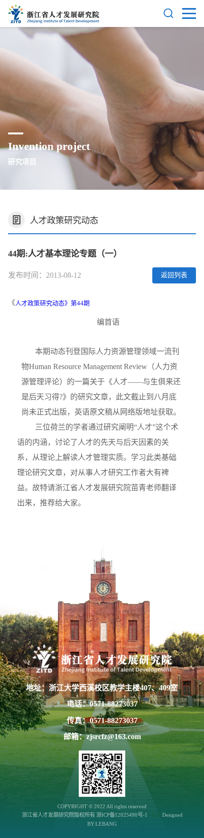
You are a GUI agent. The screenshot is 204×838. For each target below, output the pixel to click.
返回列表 (174, 275)
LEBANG (106, 824)
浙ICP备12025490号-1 (122, 815)
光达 (155, 815)
